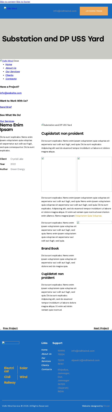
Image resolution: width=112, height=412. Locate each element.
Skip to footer (23, 1)
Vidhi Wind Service (11, 405)
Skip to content (8, 1)
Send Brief (6, 107)
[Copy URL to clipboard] (1, 177)
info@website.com (11, 93)
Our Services (7, 121)
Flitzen (107, 405)
